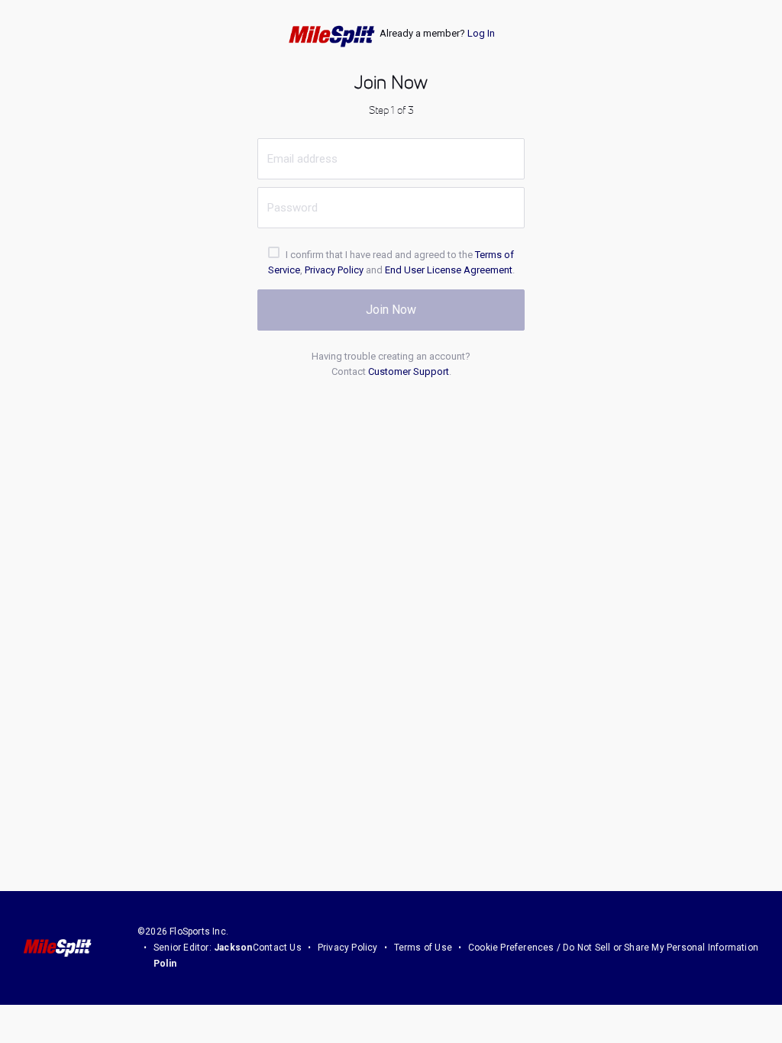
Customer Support (408, 371)
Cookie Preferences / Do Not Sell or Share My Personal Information (613, 947)
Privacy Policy (334, 270)
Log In (481, 33)
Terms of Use (423, 947)
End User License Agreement (448, 270)
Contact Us (277, 947)
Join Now (391, 309)
